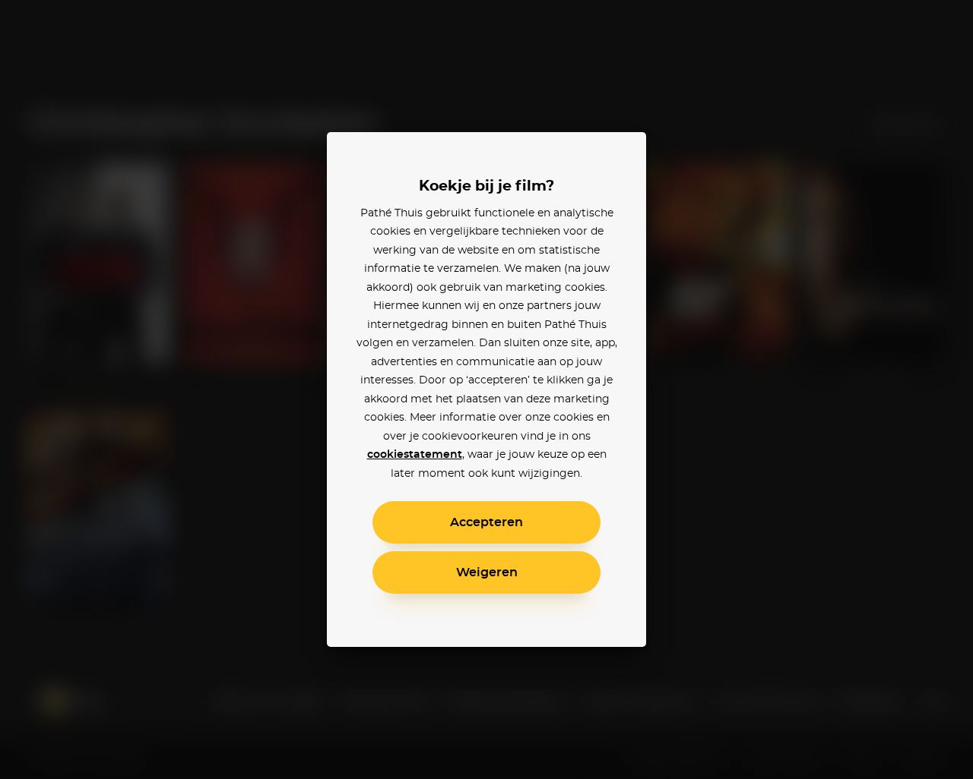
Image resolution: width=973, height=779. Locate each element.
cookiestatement (414, 454)
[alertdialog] (486, 389)
